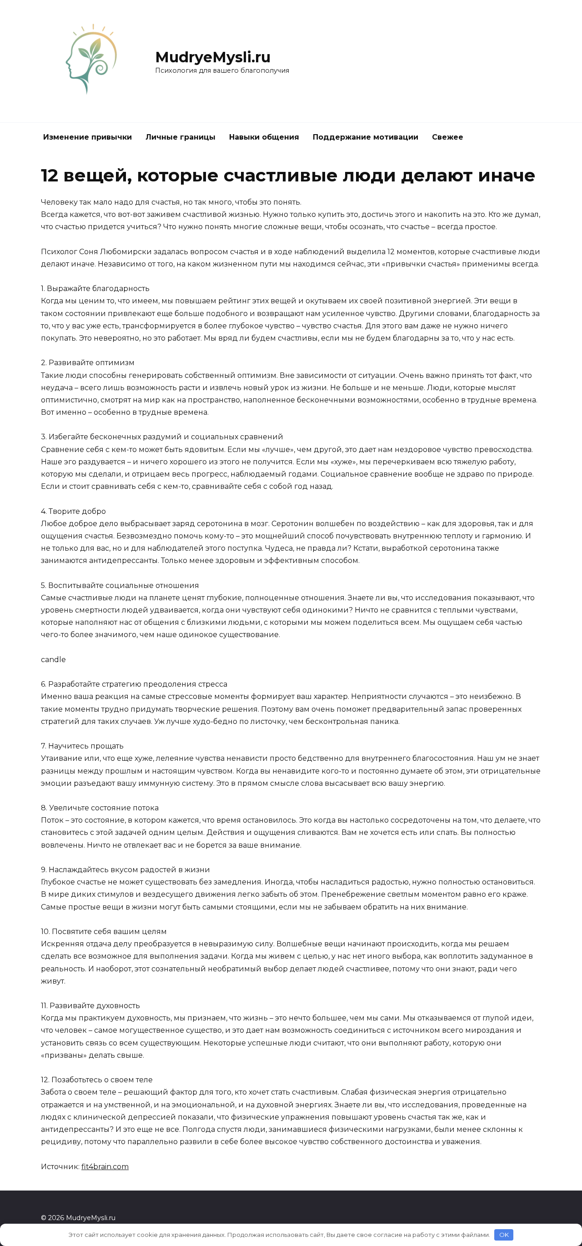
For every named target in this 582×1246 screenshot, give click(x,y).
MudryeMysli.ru (213, 57)
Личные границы (181, 137)
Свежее (447, 137)
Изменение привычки (87, 137)
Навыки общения (264, 137)
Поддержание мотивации (365, 137)
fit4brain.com (105, 1166)
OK (504, 1234)
